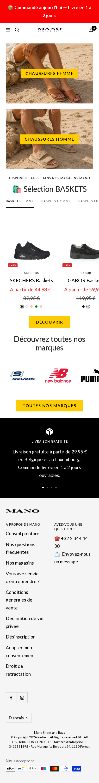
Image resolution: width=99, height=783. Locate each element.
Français (16, 717)
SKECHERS (31, 272)
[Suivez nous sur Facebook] (11, 697)
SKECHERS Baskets (31, 280)
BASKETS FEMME (20, 201)
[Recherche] (17, 30)
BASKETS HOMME (56, 201)
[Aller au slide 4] (56, 487)
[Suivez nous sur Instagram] (22, 697)
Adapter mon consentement (20, 651)
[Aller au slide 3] (51, 487)
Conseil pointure (22, 533)
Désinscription (21, 636)
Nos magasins (20, 563)
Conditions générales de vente (19, 599)
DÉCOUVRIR (49, 322)
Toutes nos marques (49, 405)
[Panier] (90, 30)
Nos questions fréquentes (20, 548)
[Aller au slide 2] (47, 487)
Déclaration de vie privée (24, 622)
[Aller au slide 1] (43, 487)
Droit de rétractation (18, 670)
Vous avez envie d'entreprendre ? (22, 577)
